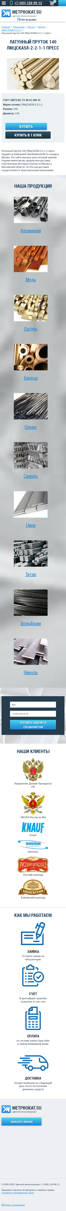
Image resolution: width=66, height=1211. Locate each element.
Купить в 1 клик (28, 135)
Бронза (31, 377)
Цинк (31, 525)
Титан (30, 574)
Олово (31, 427)
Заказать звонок (62, 3)
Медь (31, 279)
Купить (26, 126)
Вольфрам (31, 623)
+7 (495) (28, 3)
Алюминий (31, 230)
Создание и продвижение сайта (18, 1192)
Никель (31, 672)
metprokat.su (26, 13)
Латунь (30, 328)
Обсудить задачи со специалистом (33, 724)
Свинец (31, 476)
